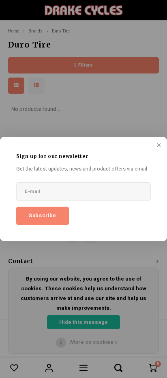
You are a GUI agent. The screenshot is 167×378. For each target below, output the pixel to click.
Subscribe (42, 215)
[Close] (158, 146)
